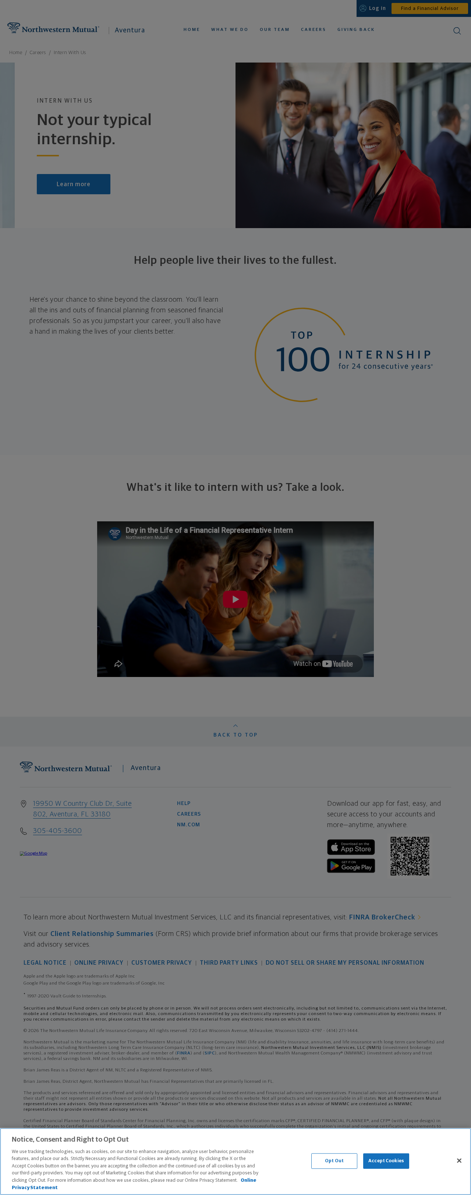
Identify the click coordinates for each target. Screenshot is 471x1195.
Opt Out (334, 1161)
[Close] (459, 1160)
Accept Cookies (386, 1161)
